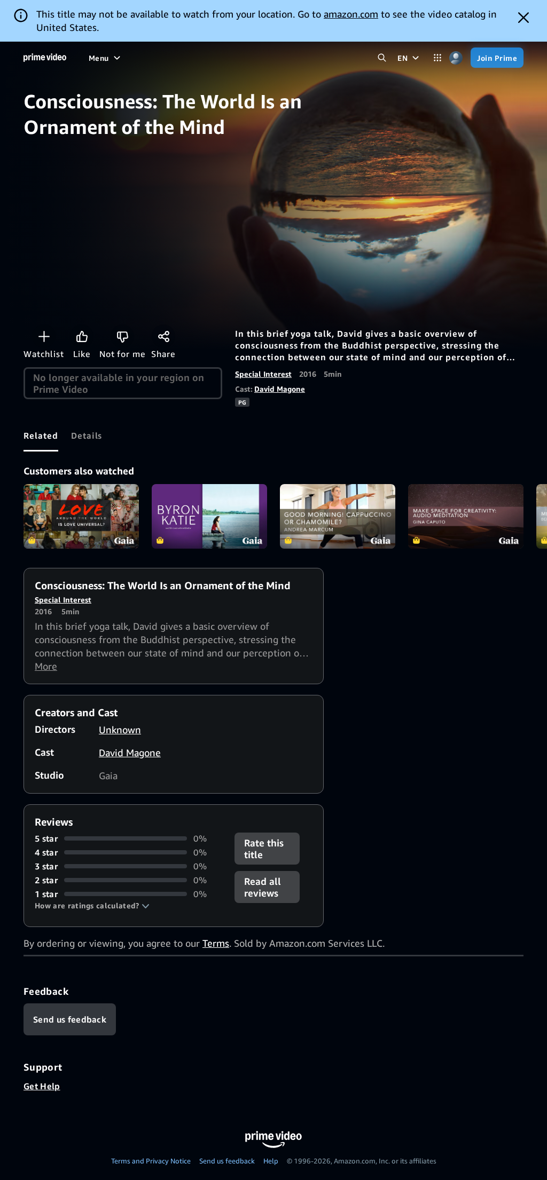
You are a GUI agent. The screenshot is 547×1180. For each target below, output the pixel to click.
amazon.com (351, 14)
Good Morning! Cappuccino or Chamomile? (337, 516)
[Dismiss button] (523, 17)
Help (270, 1161)
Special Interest (263, 373)
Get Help (42, 1086)
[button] (92, 905)
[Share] (163, 336)
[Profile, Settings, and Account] (456, 58)
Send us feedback (227, 1161)
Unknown (120, 729)
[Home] (45, 57)
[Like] (81, 336)
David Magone (279, 388)
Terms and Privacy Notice (151, 1161)
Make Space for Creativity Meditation (465, 516)
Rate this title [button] (264, 848)
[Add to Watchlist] (44, 336)
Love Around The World (81, 516)
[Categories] (437, 58)
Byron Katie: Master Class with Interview (209, 516)
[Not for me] (122, 336)
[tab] (41, 435)
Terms (215, 943)
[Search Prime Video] (381, 58)
